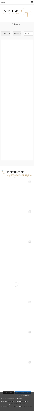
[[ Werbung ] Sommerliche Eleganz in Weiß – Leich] (17, 254)
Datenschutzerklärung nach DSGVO (12, 406)
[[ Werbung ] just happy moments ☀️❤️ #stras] (17, 194)
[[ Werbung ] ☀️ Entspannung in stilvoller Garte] (17, 344)
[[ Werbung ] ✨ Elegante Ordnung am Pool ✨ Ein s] (17, 374)
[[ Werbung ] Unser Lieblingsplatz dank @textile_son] (17, 284)
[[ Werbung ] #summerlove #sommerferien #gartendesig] (17, 224)
